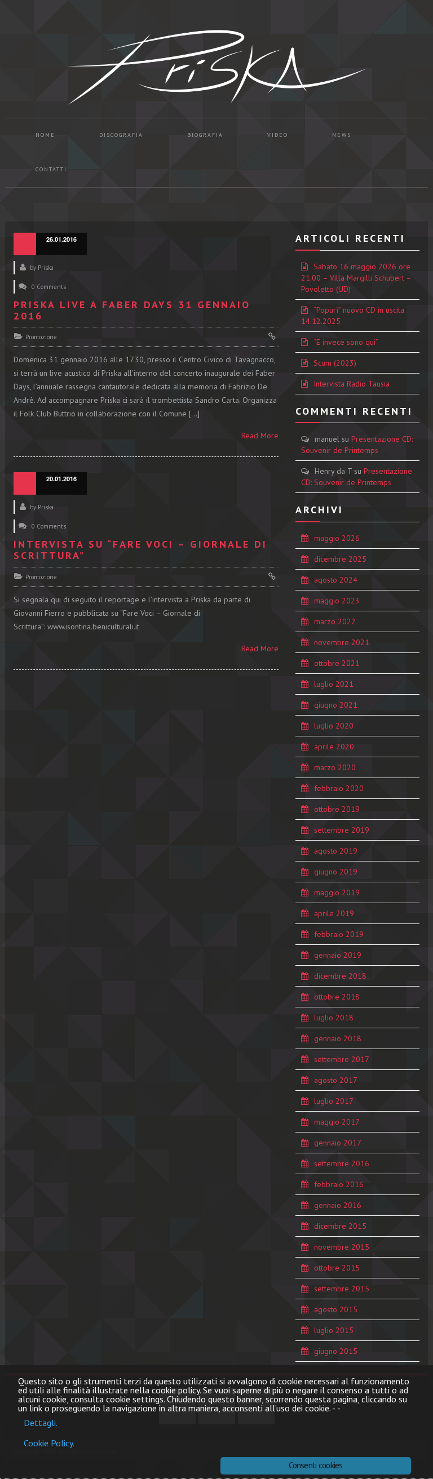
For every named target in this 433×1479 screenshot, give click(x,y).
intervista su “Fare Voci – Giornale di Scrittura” (140, 550)
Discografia (121, 135)
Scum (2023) (334, 363)
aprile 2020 (334, 746)
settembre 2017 (341, 1059)
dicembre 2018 (340, 976)
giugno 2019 (335, 872)
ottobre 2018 (337, 997)
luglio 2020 (334, 726)
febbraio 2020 (339, 788)
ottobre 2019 (337, 809)
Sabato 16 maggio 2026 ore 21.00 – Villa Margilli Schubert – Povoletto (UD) (356, 277)
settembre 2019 (341, 830)
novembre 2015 (341, 1247)
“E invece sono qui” (345, 342)
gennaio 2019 (337, 955)
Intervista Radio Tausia (351, 384)
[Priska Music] (216, 67)
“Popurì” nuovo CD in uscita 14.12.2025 (352, 315)
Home (45, 135)
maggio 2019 (337, 892)
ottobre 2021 (337, 663)
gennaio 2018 (337, 1038)
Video (277, 135)
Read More (260, 435)
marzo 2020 (335, 767)
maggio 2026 (337, 538)
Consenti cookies (315, 1465)
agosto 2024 (335, 580)
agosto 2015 (335, 1309)
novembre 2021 (341, 642)
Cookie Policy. (49, 1443)
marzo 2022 (335, 621)
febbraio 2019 (339, 934)
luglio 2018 (334, 1017)
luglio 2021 (334, 684)
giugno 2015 (335, 1351)
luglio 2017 (334, 1101)
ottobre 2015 (337, 1268)
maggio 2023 (337, 601)
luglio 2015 (334, 1330)
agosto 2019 (335, 851)
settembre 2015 (341, 1288)
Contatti (51, 169)
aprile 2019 (334, 913)
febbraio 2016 (339, 1184)
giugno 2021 (335, 705)
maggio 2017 (337, 1122)
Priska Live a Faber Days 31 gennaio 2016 (132, 310)
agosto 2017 (335, 1080)
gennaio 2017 (337, 1143)
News (341, 135)
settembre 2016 (341, 1163)
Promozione (41, 337)
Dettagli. (41, 1422)
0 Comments (49, 287)
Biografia (205, 135)
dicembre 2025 (340, 559)
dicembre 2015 (340, 1226)
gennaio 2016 (337, 1205)
